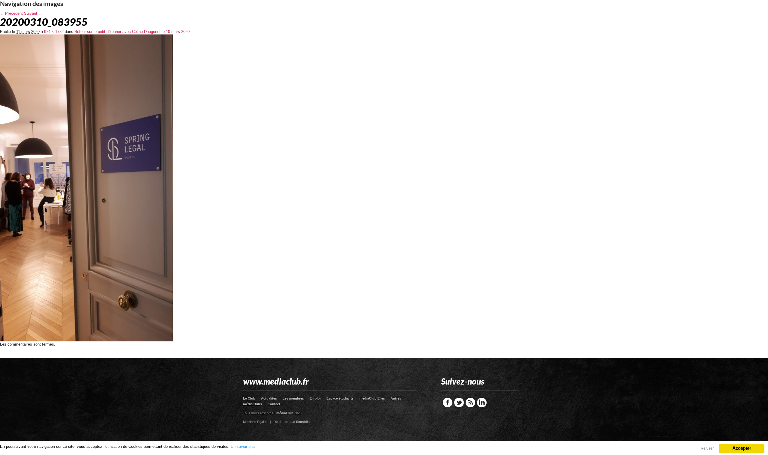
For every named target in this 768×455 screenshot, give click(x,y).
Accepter (741, 448)
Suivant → (33, 13)
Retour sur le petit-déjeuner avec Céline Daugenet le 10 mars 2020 (132, 31)
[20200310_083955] (86, 340)
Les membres (293, 398)
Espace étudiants (340, 398)
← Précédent (11, 13)
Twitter (459, 402)
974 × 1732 (54, 31)
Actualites (269, 398)
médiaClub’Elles (372, 398)
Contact (274, 404)
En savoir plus (243, 446)
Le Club (249, 398)
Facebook (447, 402)
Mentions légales (255, 422)
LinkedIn (482, 402)
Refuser (707, 448)
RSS (470, 402)
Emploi (315, 398)
